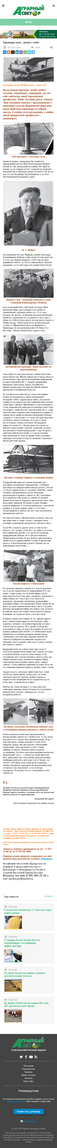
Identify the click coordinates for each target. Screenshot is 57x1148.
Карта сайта (28, 1081)
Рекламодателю (28, 1069)
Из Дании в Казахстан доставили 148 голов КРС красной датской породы (26, 1005)
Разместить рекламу (28, 1111)
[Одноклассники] (9, 52)
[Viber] (21, 52)
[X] (13, 52)
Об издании (28, 1066)
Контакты (28, 1078)
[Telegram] (33, 52)
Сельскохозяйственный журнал (28, 1048)
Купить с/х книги (29, 1075)
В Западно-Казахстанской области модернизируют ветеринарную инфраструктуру (22, 943)
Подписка (28, 1072)
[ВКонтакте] (4, 52)
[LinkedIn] (17, 52)
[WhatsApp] (25, 52)
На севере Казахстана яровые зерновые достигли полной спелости (24, 975)
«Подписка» (46, 858)
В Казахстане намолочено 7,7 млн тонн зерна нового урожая (27, 911)
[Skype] (29, 52)
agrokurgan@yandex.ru (16, 1101)
